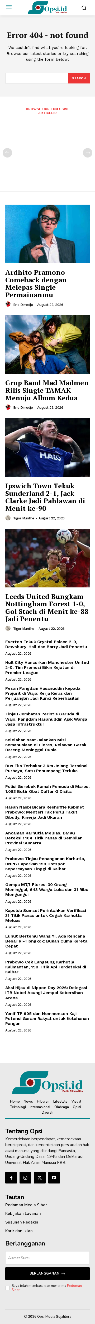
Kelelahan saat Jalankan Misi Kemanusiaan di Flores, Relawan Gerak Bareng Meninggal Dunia (45, 744)
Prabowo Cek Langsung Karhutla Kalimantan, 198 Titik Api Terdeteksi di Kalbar (45, 967)
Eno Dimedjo (23, 305)
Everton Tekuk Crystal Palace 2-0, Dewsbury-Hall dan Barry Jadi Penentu (46, 644)
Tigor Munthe (23, 518)
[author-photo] (8, 304)
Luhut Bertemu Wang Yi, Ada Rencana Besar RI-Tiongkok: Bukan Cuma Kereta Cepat (46, 941)
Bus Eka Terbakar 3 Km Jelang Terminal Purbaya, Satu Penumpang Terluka (46, 768)
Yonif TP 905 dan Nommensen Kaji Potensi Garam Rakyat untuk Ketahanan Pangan (47, 1018)
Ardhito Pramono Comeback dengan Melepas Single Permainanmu (36, 283)
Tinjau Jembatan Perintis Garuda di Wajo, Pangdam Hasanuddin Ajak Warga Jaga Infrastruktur (46, 718)
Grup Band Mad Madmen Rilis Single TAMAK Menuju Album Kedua (47, 390)
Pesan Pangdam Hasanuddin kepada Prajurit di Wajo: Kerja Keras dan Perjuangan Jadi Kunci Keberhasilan (42, 693)
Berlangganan (44, 1273)
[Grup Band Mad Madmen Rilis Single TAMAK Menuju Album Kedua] (47, 344)
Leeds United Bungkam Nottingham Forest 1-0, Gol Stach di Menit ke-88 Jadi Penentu (46, 607)
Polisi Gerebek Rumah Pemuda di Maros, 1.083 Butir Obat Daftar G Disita (47, 789)
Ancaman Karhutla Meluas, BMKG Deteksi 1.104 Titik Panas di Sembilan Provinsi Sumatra (44, 838)
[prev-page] (7, 153)
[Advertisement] (47, 150)
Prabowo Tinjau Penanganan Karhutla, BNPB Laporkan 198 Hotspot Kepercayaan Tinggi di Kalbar (45, 863)
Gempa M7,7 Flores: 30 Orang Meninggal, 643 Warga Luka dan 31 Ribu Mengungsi (46, 889)
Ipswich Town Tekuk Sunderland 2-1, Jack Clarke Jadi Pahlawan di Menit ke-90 (45, 497)
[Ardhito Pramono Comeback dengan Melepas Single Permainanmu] (47, 234)
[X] (39, 1177)
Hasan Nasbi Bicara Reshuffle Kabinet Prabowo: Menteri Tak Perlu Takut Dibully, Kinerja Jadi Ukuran (44, 812)
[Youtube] (54, 1177)
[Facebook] (11, 1177)
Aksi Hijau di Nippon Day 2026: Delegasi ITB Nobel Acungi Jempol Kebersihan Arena (46, 992)
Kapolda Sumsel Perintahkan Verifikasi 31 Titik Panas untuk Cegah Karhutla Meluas (45, 915)
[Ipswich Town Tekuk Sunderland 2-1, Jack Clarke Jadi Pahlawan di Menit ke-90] (47, 447)
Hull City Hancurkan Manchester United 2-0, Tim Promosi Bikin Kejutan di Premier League (47, 667)
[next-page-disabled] (87, 153)
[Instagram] (25, 1177)
